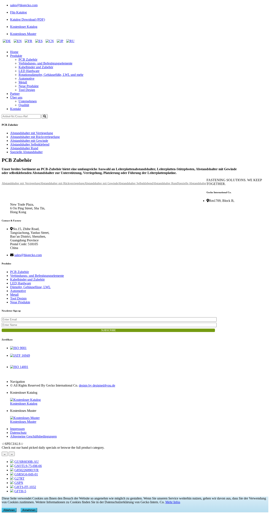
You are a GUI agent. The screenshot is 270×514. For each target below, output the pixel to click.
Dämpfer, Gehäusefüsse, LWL (30, 287)
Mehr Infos (172, 502)
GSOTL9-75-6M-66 (28, 466)
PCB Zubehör (28, 59)
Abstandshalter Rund (24, 148)
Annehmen (28, 510)
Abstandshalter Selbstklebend (29, 144)
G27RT (19, 478)
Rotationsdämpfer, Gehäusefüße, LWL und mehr (51, 74)
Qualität (24, 105)
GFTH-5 (20, 491)
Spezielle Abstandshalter (26, 152)
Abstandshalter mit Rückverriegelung (35, 137)
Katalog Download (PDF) (27, 19)
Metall (23, 82)
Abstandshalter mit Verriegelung (31, 133)
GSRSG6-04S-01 (26, 474)
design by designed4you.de (97, 385)
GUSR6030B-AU (26, 461)
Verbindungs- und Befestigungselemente (45, 63)
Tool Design (27, 90)
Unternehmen (28, 101)
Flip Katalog (18, 12)
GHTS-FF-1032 (25, 487)
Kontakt (15, 109)
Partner (15, 93)
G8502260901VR (26, 470)
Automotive (26, 78)
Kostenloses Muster (23, 34)
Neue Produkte (29, 86)
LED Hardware (29, 71)
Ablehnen (9, 510)
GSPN (18, 483)
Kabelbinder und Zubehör (36, 67)
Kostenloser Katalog (23, 26)
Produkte (16, 56)
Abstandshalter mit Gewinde (29, 140)
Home (14, 52)
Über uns (16, 97)
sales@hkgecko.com (24, 5)
